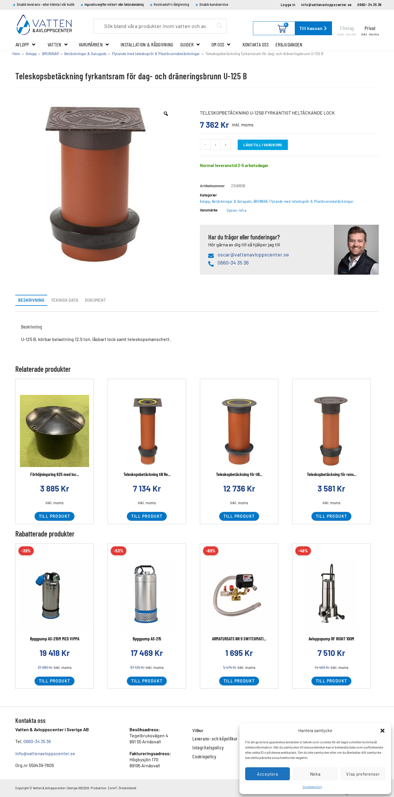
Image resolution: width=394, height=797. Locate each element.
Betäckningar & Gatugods (85, 53)
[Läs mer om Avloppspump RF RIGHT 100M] (331, 595)
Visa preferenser (363, 774)
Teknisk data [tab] (64, 300)
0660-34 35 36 (37, 741)
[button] (382, 731)
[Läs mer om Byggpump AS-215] (147, 595)
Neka (315, 774)
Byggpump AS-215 (147, 638)
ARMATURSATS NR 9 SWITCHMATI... (239, 638)
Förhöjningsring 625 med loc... (54, 474)
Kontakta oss (256, 44)
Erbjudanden (288, 44)
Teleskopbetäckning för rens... (331, 474)
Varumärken (91, 44)
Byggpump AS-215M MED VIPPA (54, 638)
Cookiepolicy (312, 787)
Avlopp (22, 44)
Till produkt (54, 516)
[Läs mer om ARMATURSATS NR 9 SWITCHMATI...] (239, 595)
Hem (16, 53)
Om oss (217, 44)
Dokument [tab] (95, 300)
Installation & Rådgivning (147, 44)
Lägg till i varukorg (262, 145)
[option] (95, 184)
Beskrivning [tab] (31, 300)
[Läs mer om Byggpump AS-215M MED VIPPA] (54, 595)
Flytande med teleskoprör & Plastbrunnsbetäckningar (156, 53)
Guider (187, 44)
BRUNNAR (50, 53)
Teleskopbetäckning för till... (239, 474)
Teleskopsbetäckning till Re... (146, 474)
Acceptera (267, 774)
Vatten (54, 44)
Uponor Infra (236, 210)
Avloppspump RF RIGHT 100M (331, 638)
